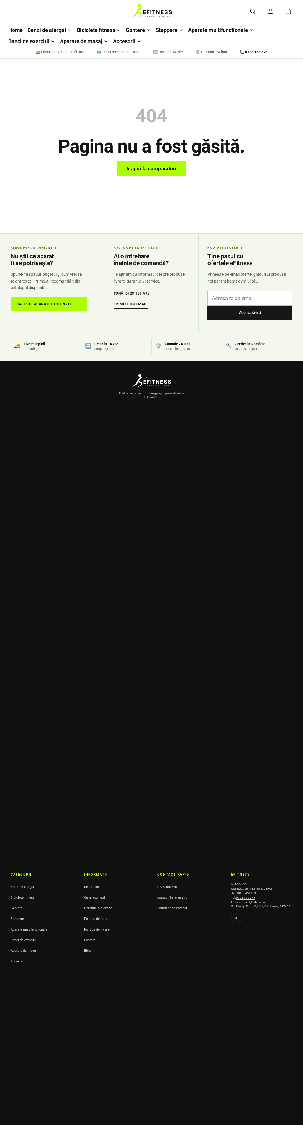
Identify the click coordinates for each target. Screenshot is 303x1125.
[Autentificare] (270, 11)
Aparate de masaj (81, 41)
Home (15, 30)
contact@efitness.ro (172, 897)
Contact (90, 940)
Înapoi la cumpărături (151, 168)
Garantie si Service (98, 908)
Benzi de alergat (47, 30)
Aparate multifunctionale (218, 30)
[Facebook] (236, 918)
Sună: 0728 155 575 (132, 293)
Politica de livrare (97, 929)
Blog (87, 951)
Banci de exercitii (28, 41)
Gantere (135, 30)
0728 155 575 (167, 887)
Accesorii (124, 41)
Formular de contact (172, 908)
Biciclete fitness (96, 30)
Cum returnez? (94, 897)
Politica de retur (96, 919)
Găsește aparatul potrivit (48, 304)
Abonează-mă (250, 313)
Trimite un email (131, 304)
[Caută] (252, 11)
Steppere (167, 30)
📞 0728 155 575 (253, 52)
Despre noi (92, 887)
